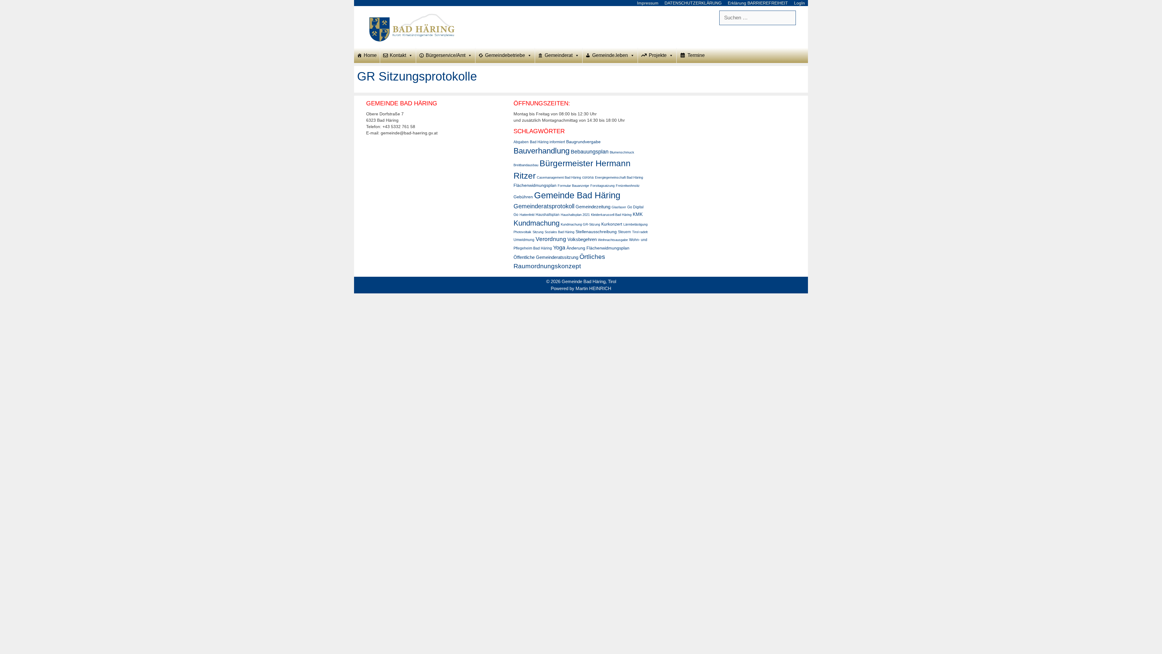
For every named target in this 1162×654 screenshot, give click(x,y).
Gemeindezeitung (593, 206)
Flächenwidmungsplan (535, 185)
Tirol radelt (640, 232)
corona (588, 177)
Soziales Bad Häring (559, 232)
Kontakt (398, 55)
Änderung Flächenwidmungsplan (597, 248)
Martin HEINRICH (593, 288)
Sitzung (538, 232)
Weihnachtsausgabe (613, 240)
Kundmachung (537, 223)
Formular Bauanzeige (573, 185)
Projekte (658, 55)
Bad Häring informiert (547, 142)
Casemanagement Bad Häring (559, 177)
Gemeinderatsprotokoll (544, 206)
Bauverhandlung (542, 150)
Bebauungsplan (590, 152)
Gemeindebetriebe (505, 55)
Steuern (624, 232)
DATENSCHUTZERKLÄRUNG (693, 3)
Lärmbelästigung (635, 224)
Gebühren (523, 196)
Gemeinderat (559, 55)
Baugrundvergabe (583, 141)
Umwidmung (524, 240)
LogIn (799, 3)
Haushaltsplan (548, 215)
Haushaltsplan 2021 (575, 214)
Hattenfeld (527, 214)
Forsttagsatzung (602, 185)
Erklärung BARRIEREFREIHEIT (758, 3)
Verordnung (551, 239)
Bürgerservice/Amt (445, 55)
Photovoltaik (522, 232)
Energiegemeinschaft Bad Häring (619, 177)
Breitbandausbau (526, 165)
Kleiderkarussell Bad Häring (611, 214)
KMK (638, 214)
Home (370, 55)
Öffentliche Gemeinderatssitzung (546, 257)
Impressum (647, 3)
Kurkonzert (611, 224)
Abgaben (521, 142)
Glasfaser (619, 207)
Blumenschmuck (622, 152)
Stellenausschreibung (596, 231)
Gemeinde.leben (610, 55)
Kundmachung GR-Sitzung (580, 224)
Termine (696, 55)
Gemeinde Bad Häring (577, 195)
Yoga (559, 248)
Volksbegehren (582, 239)
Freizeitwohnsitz (628, 185)
